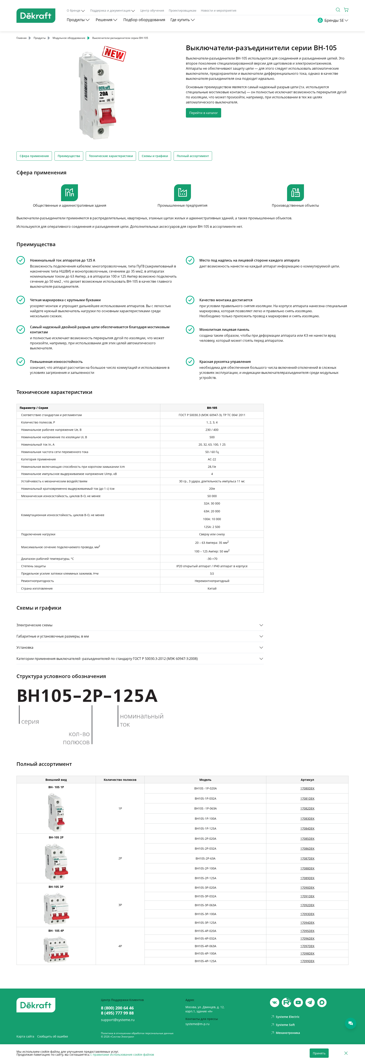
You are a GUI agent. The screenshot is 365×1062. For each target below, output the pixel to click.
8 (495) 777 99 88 (117, 1013)
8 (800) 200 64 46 (117, 1007)
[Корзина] (346, 9)
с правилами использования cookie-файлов (122, 1055)
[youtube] (286, 1002)
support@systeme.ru (118, 1019)
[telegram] (310, 1002)
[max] (322, 1002)
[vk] (274, 1002)
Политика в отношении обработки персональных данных (137, 1033)
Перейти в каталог (203, 113)
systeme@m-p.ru (197, 1024)
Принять (319, 1053)
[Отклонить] (346, 1053)
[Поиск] (337, 9)
